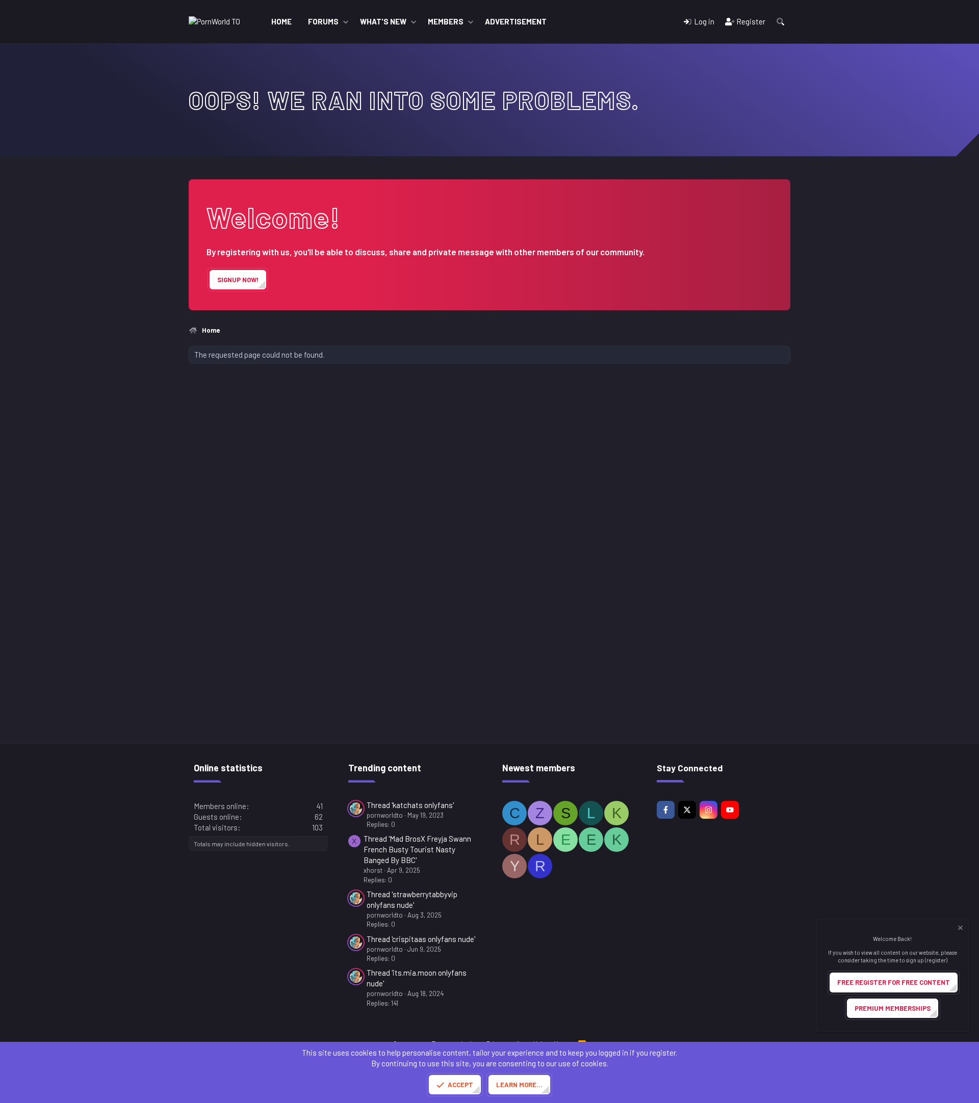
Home (281, 21)
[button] (346, 21)
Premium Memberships (893, 1008)
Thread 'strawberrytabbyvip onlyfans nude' (412, 899)
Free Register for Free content (893, 982)
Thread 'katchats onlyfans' (410, 805)
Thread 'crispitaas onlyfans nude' (421, 939)
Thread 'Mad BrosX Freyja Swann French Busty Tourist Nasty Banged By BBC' (417, 849)
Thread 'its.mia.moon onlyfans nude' (417, 978)
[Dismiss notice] (960, 929)
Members (445, 21)
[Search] (780, 21)
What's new (383, 21)
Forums (323, 21)
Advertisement (516, 21)
